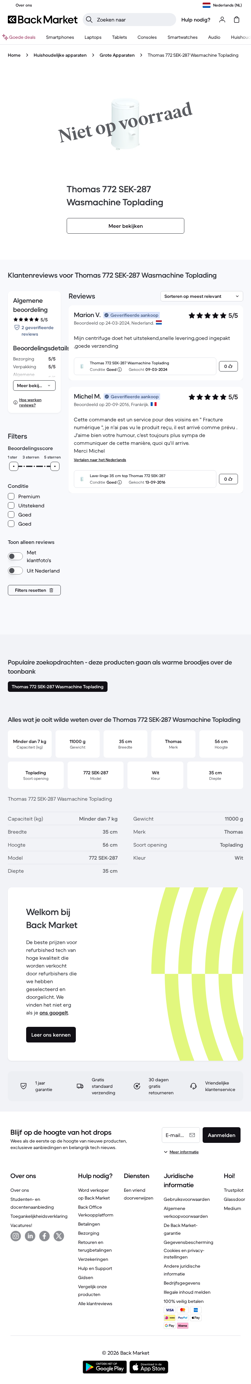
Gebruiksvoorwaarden (187, 1199)
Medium (232, 1208)
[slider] (13, 466)
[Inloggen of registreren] (222, 19)
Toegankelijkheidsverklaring (39, 1216)
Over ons (19, 1190)
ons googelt (54, 1012)
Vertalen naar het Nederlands (100, 459)
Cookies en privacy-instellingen (184, 1253)
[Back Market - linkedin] (30, 1236)
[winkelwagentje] (236, 19)
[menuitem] (60, 37)
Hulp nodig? (195, 19)
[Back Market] (42, 19)
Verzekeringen (93, 1259)
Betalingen (89, 1224)
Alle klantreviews (95, 1303)
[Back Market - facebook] (44, 1236)
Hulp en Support (95, 1268)
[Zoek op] (89, 19)
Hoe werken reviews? (30, 402)
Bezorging (88, 1233)
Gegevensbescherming (188, 1242)
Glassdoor (234, 1199)
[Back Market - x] (59, 1236)
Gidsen (85, 1277)
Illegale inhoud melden (187, 1292)
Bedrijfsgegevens (182, 1283)
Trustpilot (233, 1190)
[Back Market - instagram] (15, 1236)
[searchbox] (135, 19)
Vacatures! (21, 1225)
